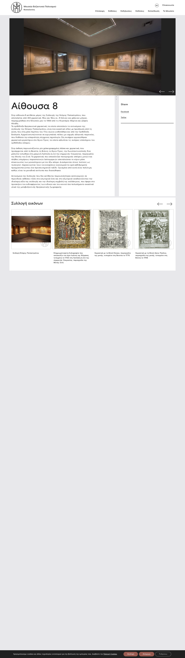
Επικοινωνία (168, 5)
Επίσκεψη (99, 11)
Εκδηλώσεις (126, 11)
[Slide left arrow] (160, 204)
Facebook (125, 112)
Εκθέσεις (112, 11)
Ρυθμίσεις (163, 654)
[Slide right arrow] (169, 204)
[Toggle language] (157, 5)
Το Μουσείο (168, 11)
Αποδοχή (130, 654)
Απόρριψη (147, 654)
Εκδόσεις (140, 11)
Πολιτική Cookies (110, 654)
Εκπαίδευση (153, 11)
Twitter (123, 117)
